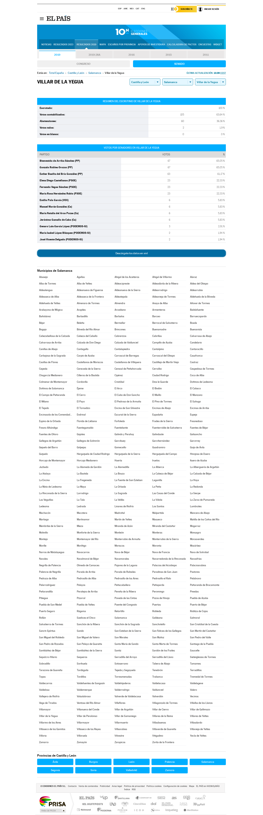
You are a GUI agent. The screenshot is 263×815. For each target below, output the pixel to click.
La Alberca (158, 467)
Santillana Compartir (143, 798)
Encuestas (205, 44)
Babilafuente (197, 309)
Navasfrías (196, 558)
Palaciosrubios (198, 565)
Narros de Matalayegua (51, 552)
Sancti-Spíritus (47, 630)
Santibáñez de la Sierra (89, 650)
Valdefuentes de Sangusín (91, 683)
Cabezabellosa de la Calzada (54, 336)
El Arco (118, 388)
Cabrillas (157, 336)
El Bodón (157, 388)
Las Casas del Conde (163, 493)
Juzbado (43, 467)
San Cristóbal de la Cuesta (204, 624)
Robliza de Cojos (199, 611)
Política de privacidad (134, 786)
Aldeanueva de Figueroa (90, 290)
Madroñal (120, 512)
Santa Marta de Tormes (165, 644)
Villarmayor (83, 722)
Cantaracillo (196, 349)
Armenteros (158, 309)
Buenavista (196, 329)
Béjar (42, 322)
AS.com (172, 798)
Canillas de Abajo (48, 349)
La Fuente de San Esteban (128, 480)
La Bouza (120, 473)
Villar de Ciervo (160, 709)
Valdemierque (84, 689)
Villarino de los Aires (50, 722)
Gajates (81, 434)
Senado (179, 63)
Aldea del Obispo (199, 283)
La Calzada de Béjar (201, 473)
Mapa (103, 44)
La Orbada (120, 486)
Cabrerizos (120, 336)
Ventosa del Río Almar (89, 702)
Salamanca (121, 617)
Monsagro (195, 532)
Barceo (156, 316)
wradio (124, 804)
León (132, 761)
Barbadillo (82, 316)
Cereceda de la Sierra (89, 368)
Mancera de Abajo (200, 512)
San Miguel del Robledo (51, 637)
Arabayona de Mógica (51, 309)
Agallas (81, 277)
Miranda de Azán (124, 526)
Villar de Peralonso (87, 716)
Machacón (44, 512)
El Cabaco (195, 388)
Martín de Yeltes (123, 519)
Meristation (190, 809)
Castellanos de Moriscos (90, 362)
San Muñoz (158, 637)
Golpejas (81, 447)
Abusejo (43, 277)
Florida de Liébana (87, 421)
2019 (57, 54)
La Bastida (82, 473)
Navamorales (122, 558)
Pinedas (194, 591)
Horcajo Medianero (87, 460)
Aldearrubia (196, 290)
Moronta (156, 545)
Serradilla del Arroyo (126, 657)
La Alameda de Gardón (89, 467)
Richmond (84, 809)
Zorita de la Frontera (163, 742)
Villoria (43, 735)
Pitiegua (43, 598)
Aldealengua (46, 290)
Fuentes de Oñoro (48, 434)
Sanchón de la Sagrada (127, 624)
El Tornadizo (83, 408)
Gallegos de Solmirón (88, 440)
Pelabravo (195, 578)
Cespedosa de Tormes (202, 368)
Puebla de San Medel (50, 604)
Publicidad (105, 786)
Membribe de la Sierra (51, 526)
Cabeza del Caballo (87, 336)
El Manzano (196, 395)
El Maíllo (156, 395)
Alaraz (193, 277)
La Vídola (157, 499)
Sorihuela (82, 663)
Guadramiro (158, 447)
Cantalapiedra (122, 349)
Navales (43, 558)
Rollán (42, 617)
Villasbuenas (159, 722)
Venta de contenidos (88, 786)
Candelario (196, 342)
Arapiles (81, 309)
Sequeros (82, 657)
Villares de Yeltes (199, 716)
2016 (131, 54)
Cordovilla (82, 381)
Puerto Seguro (47, 611)
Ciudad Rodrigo (160, 375)
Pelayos (81, 585)
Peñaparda (158, 585)
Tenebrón (157, 670)
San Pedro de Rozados (51, 644)
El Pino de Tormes (162, 401)
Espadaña (157, 414)
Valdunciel (157, 689)
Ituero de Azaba (198, 460)
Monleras (157, 532)
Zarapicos (120, 742)
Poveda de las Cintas (126, 598)
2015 (169, 54)
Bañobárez (45, 316)
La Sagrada (121, 493)
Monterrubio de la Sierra (165, 539)
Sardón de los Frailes (163, 650)
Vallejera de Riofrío (49, 696)
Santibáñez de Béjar (50, 650)
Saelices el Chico (86, 617)
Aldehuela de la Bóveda (202, 296)
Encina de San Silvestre (127, 408)
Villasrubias (121, 729)
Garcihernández (161, 440)
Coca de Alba (197, 375)
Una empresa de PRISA (52, 801)
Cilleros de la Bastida (88, 375)
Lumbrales (196, 506)
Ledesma (44, 506)
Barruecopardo (198, 316)
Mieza (80, 526)
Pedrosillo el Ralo (161, 578)
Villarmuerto (121, 722)
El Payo (81, 401)
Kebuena (196, 804)
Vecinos (194, 696)
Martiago (44, 519)
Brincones (120, 329)
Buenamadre (159, 329)
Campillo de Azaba (162, 342)
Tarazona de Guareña (50, 670)
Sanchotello (158, 624)
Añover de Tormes (200, 303)
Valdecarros (45, 683)
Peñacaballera (122, 585)
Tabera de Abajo (161, 663)
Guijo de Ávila (197, 447)
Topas (42, 676)
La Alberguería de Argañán (204, 467)
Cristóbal (119, 381)
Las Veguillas (46, 499)
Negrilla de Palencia (50, 565)
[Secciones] (41, 18)
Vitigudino (157, 735)
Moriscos (119, 545)
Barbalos (119, 316)
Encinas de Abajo (161, 408)
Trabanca (157, 676)
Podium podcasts (122, 809)
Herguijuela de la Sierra (127, 453)
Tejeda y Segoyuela (125, 670)
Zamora (169, 770)
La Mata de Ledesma (50, 486)
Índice (127, 789)
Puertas (156, 604)
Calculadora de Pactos (181, 44)
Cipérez (119, 375)
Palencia (170, 761)
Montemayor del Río (87, 539)
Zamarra (44, 742)
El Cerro (81, 395)
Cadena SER (160, 798)
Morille (42, 545)
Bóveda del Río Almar (88, 329)
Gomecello (120, 447)
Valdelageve (196, 683)
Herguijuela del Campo (164, 453)
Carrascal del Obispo (163, 355)
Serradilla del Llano (162, 657)
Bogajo (43, 329)
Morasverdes (197, 539)
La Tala (81, 499)
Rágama (81, 611)
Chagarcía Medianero (50, 375)
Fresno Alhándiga (48, 427)
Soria (93, 770)
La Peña (156, 486)
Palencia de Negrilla (50, 571)
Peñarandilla (46, 591)
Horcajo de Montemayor (52, 460)
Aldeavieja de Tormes (164, 296)
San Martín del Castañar (203, 630)
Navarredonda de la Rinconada (169, 558)
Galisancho (196, 434)
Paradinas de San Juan (164, 571)
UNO (113, 804)
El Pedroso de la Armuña (128, 401)
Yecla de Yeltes (198, 735)
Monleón (119, 532)
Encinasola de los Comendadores (56, 414)
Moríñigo (81, 545)
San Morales (121, 637)
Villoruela (82, 735)
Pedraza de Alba (48, 578)
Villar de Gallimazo (200, 709)
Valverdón (157, 696)
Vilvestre (119, 735)
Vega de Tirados (48, 702)
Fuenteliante (121, 427)
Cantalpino (158, 349)
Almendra (120, 303)
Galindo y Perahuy (124, 434)
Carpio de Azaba (86, 355)
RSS (134, 789)
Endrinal (81, 414)
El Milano (44, 401)
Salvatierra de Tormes (51, 624)
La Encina (44, 480)
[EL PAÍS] (58, 18)
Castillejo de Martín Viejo (165, 362)
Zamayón (82, 742)
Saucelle (194, 650)
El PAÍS (87, 798)
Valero (193, 689)
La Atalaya (44, 473)
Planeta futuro (182, 804)
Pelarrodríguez (47, 585)
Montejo (43, 539)
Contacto (72, 786)
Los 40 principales (105, 798)
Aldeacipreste (122, 283)
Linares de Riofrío (124, 506)
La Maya (81, 486)
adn (185, 798)
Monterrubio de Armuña (127, 539)
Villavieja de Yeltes (200, 729)
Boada (193, 322)
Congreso (83, 63)
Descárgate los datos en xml (132, 253)
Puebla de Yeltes (86, 604)
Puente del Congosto (126, 604)
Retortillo (119, 611)
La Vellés (119, 499)
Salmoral (195, 617)
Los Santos (158, 506)
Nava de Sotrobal (199, 552)
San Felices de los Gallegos (166, 630)
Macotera (82, 512)
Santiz (118, 650)
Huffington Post (92, 804)
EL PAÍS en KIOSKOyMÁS (207, 786)
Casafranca (196, 355)
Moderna (103, 809)
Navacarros (83, 552)
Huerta (118, 460)
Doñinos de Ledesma (201, 381)
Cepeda (43, 368)
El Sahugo (195, 401)
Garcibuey (120, 440)
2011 (206, 54)
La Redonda (196, 486)
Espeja (193, 414)
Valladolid (131, 770)
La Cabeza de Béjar (162, 473)
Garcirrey (195, 440)
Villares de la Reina (162, 716)
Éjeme (80, 388)
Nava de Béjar (122, 552)
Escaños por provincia (122, 44)
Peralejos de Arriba (87, 591)
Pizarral (81, 598)
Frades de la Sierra (162, 421)
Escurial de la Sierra (125, 414)
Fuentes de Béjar (199, 427)
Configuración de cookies (175, 786)
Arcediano (120, 309)
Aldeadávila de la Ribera (165, 283)
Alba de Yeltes (84, 283)
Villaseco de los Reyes (89, 729)
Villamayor (45, 709)
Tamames (195, 663)
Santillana (123, 798)
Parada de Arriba (86, 571)
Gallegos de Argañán (50, 440)
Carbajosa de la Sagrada (52, 355)
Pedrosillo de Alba (86, 578)
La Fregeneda (84, 480)
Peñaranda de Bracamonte (204, 585)
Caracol (199, 798)
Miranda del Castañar (163, 526)
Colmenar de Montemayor (53, 381)
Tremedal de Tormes (201, 676)
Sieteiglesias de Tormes (203, 657)
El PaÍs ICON (139, 809)
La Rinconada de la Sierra (53, 493)
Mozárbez (195, 545)
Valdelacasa (158, 683)
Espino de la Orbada (50, 421)
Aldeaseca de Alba (49, 296)
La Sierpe (195, 493)
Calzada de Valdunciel (126, 342)
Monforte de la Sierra (88, 532)
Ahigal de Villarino (162, 277)
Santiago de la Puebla (202, 644)
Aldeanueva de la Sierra (127, 290)
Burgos (93, 761)
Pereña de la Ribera (125, 591)
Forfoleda (120, 421)
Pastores (195, 571)
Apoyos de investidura (151, 44)
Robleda (156, 611)
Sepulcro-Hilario (48, 657)
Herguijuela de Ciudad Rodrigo (93, 453)
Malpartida (158, 512)
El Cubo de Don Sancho (127, 395)
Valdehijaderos (123, 683)
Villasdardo (196, 722)
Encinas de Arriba (199, 408)
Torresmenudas (123, 676)
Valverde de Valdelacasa (128, 696)
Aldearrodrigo (159, 290)
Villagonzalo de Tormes (165, 702)
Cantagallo (82, 349)
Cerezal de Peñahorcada (128, 368)
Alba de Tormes (47, 283)
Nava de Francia (161, 552)
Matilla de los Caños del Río (204, 519)
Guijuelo (43, 453)
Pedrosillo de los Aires (126, 578)
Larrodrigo (82, 493)
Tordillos (81, 676)
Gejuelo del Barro (48, 447)
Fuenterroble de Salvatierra (167, 427)
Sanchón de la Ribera (88, 624)
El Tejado (44, 408)
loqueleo (172, 809)
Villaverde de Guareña (164, 729)
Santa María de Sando (126, 644)
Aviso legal (117, 786)
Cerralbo (157, 368)
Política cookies (154, 786)
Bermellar (120, 322)
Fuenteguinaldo (85, 427)
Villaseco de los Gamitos (52, 729)
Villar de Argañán (124, 709)
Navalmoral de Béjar (88, 558)
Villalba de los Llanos (201, 702)
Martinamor (83, 519)
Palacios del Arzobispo (164, 565)
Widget (217, 44)
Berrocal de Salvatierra (165, 322)
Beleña (80, 322)
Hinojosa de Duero (200, 453)
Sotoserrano (121, 663)
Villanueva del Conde (88, 709)
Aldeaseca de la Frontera (90, 296)
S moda (155, 809)
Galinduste (158, 434)
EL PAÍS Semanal (168, 804)
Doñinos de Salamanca (51, 388)
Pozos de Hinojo (161, 598)
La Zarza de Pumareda (202, 499)
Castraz (194, 362)
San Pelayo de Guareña (89, 644)
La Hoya (194, 480)
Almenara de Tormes (88, 303)
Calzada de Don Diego (89, 342)
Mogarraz (195, 526)
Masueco (157, 519)
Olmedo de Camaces (88, 565)
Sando (80, 630)
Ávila (55, 761)
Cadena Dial (153, 804)
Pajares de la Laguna (126, 565)
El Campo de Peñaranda (52, 395)
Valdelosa (44, 689)
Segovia (55, 770)
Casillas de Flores (48, 362)
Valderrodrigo (122, 689)
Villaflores (120, 702)
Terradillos (196, 670)
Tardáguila (82, 670)
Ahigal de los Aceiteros (127, 277)
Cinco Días (139, 804)
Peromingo (158, 591)
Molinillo (43, 532)
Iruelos (156, 460)
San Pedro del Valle (200, 637)
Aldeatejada (121, 296)
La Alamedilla (122, 467)
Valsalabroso (84, 696)
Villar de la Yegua (48, 716)
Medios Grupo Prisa (52, 810)
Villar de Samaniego (125, 716)
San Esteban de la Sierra (128, 630)
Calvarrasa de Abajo (201, 336)
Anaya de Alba (160, 303)
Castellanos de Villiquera (128, 362)
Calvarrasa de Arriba (50, 342)
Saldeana (157, 617)
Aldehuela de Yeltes (49, 303)
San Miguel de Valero (88, 637)
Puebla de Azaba (199, 598)
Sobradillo (44, 663)
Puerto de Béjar (198, 604)
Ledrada (81, 506)
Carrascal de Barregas (127, 355)
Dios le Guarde (160, 381)
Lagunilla (157, 480)
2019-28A (94, 54)
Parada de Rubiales (125, 571)
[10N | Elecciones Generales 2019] (131, 32)
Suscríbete (187, 9)
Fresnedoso (196, 421)
